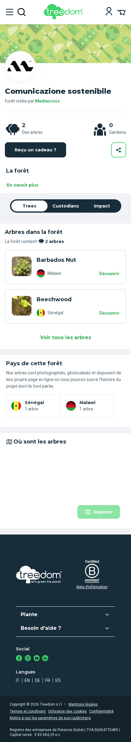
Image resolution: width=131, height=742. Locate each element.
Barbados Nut (56, 260)
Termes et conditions (28, 711)
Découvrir (109, 273)
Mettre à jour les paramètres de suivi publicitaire (50, 718)
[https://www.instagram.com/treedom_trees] (28, 659)
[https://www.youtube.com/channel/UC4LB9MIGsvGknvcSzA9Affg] (37, 659)
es (58, 680)
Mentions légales (83, 704)
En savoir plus (22, 185)
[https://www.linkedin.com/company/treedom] (45, 659)
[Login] (109, 12)
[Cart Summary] (121, 12)
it (17, 680)
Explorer (103, 512)
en (27, 680)
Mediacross (47, 101)
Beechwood (54, 299)
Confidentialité (101, 711)
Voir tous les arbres (65, 337)
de (37, 680)
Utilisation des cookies (67, 711)
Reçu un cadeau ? (35, 150)
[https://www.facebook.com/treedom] (19, 659)
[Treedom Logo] (65, 17)
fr (47, 680)
